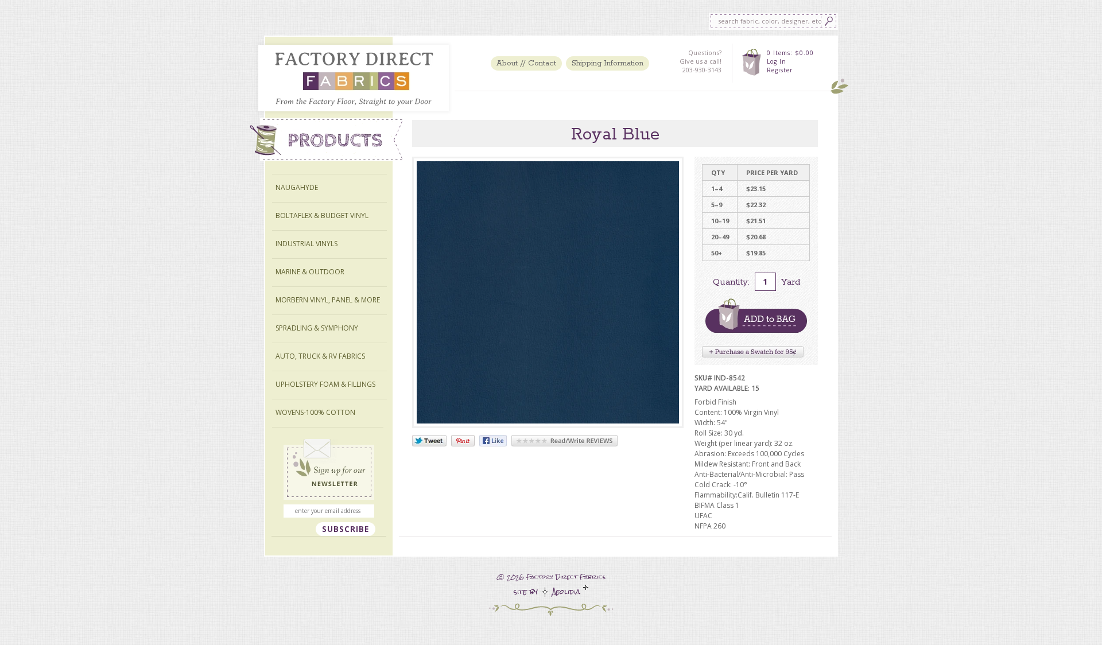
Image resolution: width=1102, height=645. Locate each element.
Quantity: (731, 282)
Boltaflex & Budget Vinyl (322, 215)
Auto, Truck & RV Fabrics (320, 356)
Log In (776, 61)
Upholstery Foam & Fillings (325, 384)
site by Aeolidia (548, 592)
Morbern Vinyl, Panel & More (328, 300)
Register (780, 70)
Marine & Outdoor (310, 272)
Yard (790, 282)
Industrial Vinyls (306, 243)
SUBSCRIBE (345, 529)
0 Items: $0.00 (790, 53)
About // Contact (526, 63)
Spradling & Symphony (317, 328)
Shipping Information (607, 63)
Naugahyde (297, 187)
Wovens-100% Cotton (315, 412)
